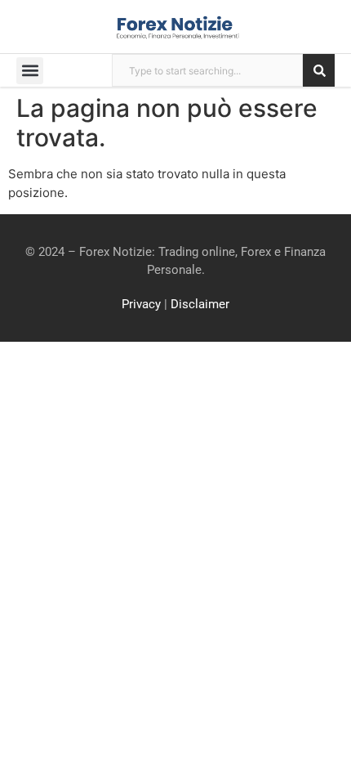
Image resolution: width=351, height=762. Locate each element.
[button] (29, 70)
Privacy (141, 304)
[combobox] (207, 70)
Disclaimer (200, 304)
